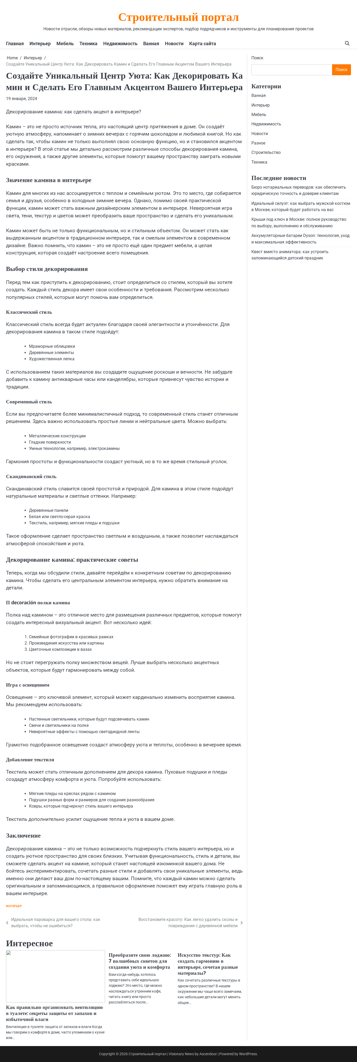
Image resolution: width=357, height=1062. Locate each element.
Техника (88, 43)
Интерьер (40, 43)
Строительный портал (178, 18)
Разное (258, 143)
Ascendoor (208, 1054)
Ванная (151, 43)
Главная (15, 43)
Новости (174, 43)
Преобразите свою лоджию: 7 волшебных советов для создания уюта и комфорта (140, 961)
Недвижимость (120, 43)
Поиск (257, 57)
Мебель (65, 43)
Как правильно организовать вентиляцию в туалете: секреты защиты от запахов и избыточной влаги (54, 1013)
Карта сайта (202, 43)
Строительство (266, 152)
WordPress (248, 1054)
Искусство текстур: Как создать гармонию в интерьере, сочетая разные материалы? (208, 964)
